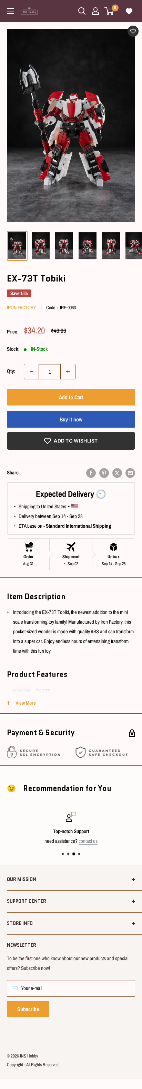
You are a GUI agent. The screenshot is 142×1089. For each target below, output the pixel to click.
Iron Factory (21, 307)
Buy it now (71, 419)
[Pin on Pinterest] (104, 473)
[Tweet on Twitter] (117, 473)
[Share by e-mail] (130, 473)
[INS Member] (95, 11)
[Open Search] (82, 11)
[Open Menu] (10, 11)
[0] (109, 11)
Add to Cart (71, 397)
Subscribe (28, 1009)
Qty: (11, 371)
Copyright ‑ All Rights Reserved (33, 1065)
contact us (88, 841)
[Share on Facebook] (91, 473)
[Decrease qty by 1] (31, 371)
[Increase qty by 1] (68, 371)
